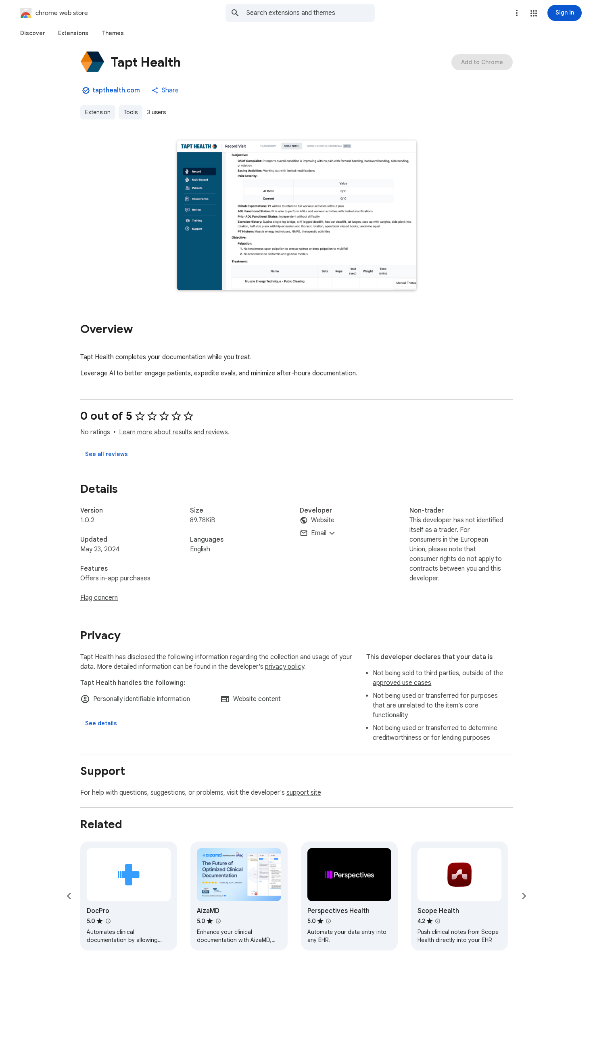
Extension (98, 112)
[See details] (101, 723)
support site (303, 793)
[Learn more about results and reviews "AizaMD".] (218, 921)
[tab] (33, 33)
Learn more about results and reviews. (174, 432)
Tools (130, 112)
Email (318, 533)
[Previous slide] (69, 896)
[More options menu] (517, 13)
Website (322, 520)
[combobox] (310, 13)
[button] (534, 13)
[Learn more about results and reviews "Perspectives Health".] (328, 921)
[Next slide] (524, 896)
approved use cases (402, 683)
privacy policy (284, 667)
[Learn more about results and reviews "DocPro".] (107, 921)
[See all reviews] (106, 454)
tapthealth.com (116, 90)
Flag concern (99, 598)
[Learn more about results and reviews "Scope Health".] (437, 921)
